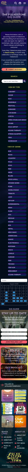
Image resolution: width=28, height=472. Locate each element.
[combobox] (12, 81)
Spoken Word (13, 183)
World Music (13, 190)
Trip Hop (11, 267)
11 (6, 295)
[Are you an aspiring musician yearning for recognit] (20, 409)
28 (17, 301)
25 (6, 301)
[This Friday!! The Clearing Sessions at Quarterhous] (8, 409)
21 (17, 298)
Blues (10, 176)
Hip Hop (11, 200)
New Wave (12, 232)
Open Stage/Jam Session (18, 120)
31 (2, 303)
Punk (10, 211)
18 (6, 298)
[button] (24, 3)
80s (9, 225)
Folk (10, 162)
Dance (10, 239)
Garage (11, 257)
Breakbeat (12, 271)
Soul (10, 165)
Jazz (10, 197)
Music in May (9, 53)
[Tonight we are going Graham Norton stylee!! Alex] (20, 421)
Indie (10, 172)
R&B (9, 169)
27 (13, 301)
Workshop (12, 141)
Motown (11, 246)
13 (13, 295)
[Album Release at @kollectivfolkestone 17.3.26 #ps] (8, 421)
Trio (10, 137)
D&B (9, 260)
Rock (10, 155)
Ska (9, 214)
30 (25, 301)
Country (11, 158)
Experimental (13, 204)
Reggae (11, 218)
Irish (10, 207)
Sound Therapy (14, 130)
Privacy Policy (16, 467)
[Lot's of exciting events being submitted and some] (8, 396)
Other (10, 123)
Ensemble (12, 102)
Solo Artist (13, 127)
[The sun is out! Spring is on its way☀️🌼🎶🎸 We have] (20, 396)
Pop (9, 151)
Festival (11, 106)
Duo (10, 99)
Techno (11, 264)
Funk (10, 186)
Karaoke (11, 109)
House (10, 222)
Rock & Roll (13, 179)
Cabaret (11, 91)
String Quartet (14, 134)
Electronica (13, 243)
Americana (12, 236)
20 (14, 298)
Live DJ (11, 116)
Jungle (11, 253)
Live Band (12, 113)
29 (21, 301)
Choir (10, 95)
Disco (10, 250)
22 (21, 298)
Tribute (11, 193)
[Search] (24, 81)
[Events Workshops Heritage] (14, 280)
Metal (10, 229)
